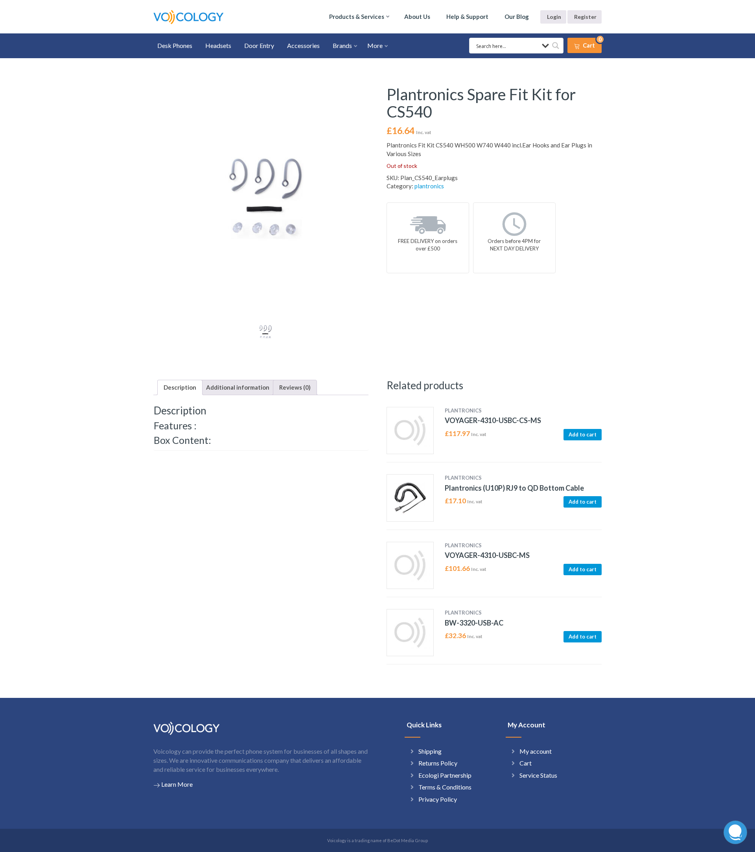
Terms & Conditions (444, 787)
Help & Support (467, 16)
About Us (417, 16)
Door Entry (259, 45)
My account (535, 751)
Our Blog (517, 16)
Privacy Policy (437, 799)
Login (554, 16)
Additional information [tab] (237, 387)
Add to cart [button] (583, 434)
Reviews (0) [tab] (295, 387)
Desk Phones (174, 45)
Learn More (177, 784)
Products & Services (356, 16)
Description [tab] (180, 387)
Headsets (218, 45)
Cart (525, 763)
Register (585, 16)
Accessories (303, 45)
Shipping (430, 751)
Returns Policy (437, 763)
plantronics (429, 186)
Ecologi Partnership (444, 775)
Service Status (538, 775)
